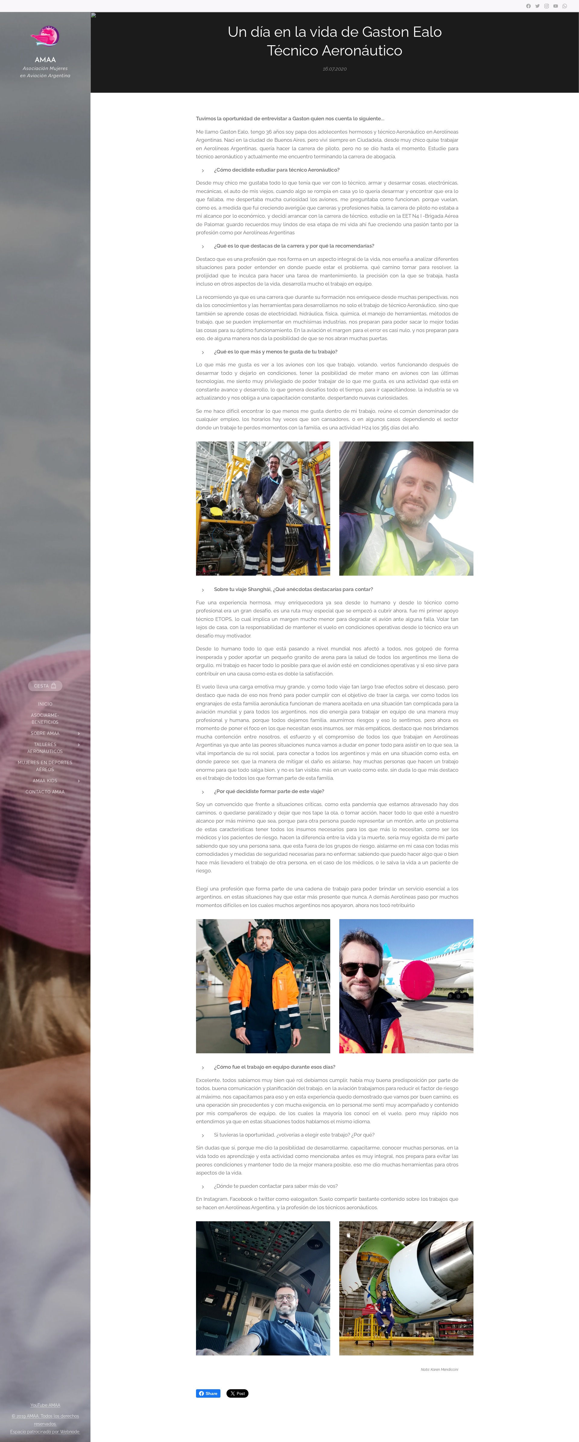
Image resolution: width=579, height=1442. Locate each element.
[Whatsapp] (564, 6)
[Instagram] (546, 6)
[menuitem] (45, 704)
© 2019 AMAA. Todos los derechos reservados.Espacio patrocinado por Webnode (45, 1424)
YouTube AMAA (45, 1405)
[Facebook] (528, 6)
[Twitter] (537, 6)
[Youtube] (555, 6)
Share (211, 1393)
